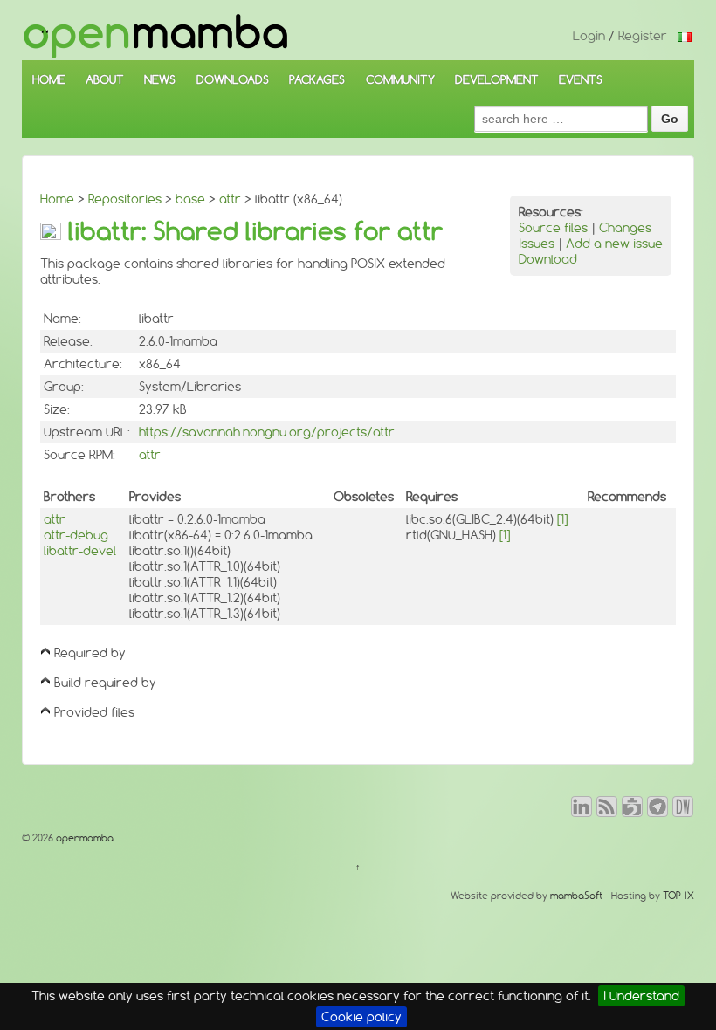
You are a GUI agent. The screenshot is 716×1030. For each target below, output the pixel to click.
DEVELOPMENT (497, 79)
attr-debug (76, 535)
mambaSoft (576, 895)
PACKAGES (317, 79)
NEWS (160, 79)
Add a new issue (614, 243)
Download (548, 259)
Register (642, 36)
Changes (625, 228)
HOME (48, 79)
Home (57, 199)
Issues (536, 243)
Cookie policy (361, 1017)
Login (589, 36)
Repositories (125, 199)
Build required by (105, 682)
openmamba (83, 838)
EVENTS (580, 79)
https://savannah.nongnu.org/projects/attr (267, 432)
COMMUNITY (400, 79)
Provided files (94, 712)
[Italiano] (685, 36)
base (190, 199)
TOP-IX (678, 895)
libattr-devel (80, 551)
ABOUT (105, 79)
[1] (562, 519)
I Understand (641, 996)
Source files (553, 228)
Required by (90, 653)
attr (230, 199)
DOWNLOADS (232, 79)
